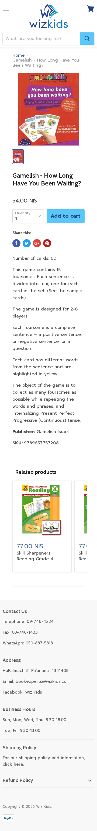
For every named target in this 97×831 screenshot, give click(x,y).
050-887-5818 (39, 643)
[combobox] (41, 38)
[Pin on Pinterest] (47, 243)
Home (18, 55)
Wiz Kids (33, 692)
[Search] (87, 38)
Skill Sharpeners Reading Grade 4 (35, 556)
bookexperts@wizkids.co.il (43, 681)
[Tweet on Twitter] (27, 243)
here (18, 764)
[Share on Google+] (37, 243)
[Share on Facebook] (16, 243)
